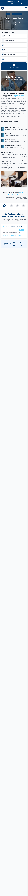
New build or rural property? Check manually (14, 235)
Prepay (4, 3)
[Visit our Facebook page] (18, 1)
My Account (22, 3)
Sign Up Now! (14, 83)
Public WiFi (10, 3)
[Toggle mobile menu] (26, 8)
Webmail (16, 3)
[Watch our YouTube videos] (20, 1)
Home (8, 13)
